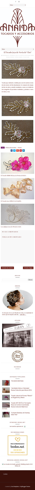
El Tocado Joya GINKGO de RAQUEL (11, 201)
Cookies (5, 474)
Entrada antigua (28, 268)
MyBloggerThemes (25, 486)
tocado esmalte (18, 57)
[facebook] (15, 1)
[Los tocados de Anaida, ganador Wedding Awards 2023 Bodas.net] (17, 465)
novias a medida (10, 57)
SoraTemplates (15, 486)
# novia (19, 147)
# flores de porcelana (11, 147)
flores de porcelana (25, 55)
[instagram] (19, 1)
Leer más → (23, 314)
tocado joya (26, 57)
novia (32, 55)
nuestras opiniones (16, 426)
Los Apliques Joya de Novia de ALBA (11, 227)
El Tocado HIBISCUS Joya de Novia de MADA (13, 175)
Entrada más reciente (7, 268)
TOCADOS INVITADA (17, 381)
